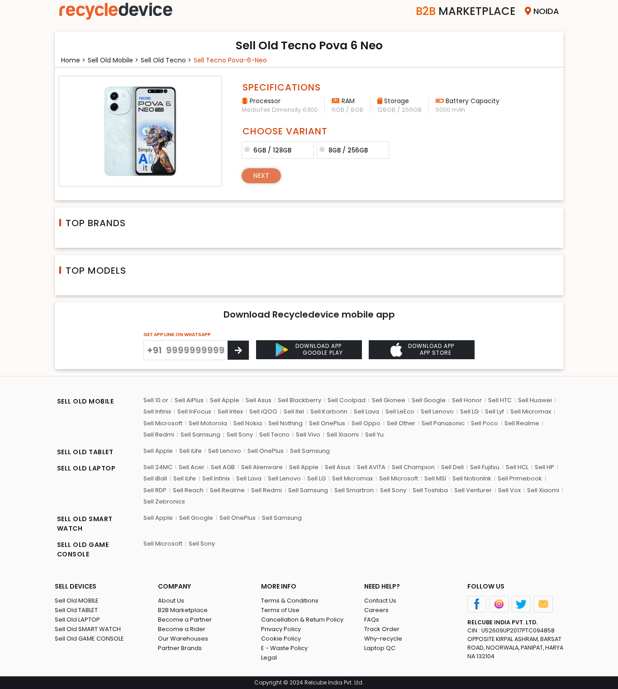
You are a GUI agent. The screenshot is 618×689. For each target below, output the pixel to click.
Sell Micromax (530, 411)
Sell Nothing (285, 423)
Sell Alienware (262, 467)
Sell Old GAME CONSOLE (89, 638)
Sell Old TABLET (76, 610)
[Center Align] (238, 350)
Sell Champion (413, 467)
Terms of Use (280, 610)
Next (261, 175)
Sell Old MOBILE (77, 600)
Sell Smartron (354, 490)
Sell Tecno (274, 434)
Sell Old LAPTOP (77, 619)
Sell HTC (500, 400)
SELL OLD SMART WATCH (85, 523)
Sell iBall (155, 478)
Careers (376, 610)
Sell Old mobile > (113, 60)
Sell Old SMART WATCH (88, 629)
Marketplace (466, 11)
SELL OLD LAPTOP (86, 468)
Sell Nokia (247, 423)
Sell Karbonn (328, 411)
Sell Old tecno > (166, 60)
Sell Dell (452, 467)
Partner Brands (180, 648)
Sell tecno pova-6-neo (230, 60)
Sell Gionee (388, 400)
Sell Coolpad (347, 400)
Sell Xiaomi (343, 434)
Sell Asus (258, 400)
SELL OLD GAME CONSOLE (83, 549)
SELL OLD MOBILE (85, 401)
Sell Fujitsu (484, 467)
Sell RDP (154, 490)
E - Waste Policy (284, 648)
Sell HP (544, 467)
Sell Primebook (520, 478)
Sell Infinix (157, 411)
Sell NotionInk (471, 478)
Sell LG (469, 411)
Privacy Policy (281, 629)
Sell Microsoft (162, 423)
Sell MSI (435, 478)
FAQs (371, 619)
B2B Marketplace (183, 610)
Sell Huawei (535, 400)
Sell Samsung (200, 434)
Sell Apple (224, 400)
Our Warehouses (183, 638)
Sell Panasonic (443, 423)
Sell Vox (509, 490)
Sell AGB (223, 467)
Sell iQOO (263, 411)
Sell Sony (240, 434)
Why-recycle (383, 638)
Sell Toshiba (430, 490)
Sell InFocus (194, 411)
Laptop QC (379, 648)
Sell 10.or (155, 400)
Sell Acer (191, 467)
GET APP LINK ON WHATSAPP (177, 334)
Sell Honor (467, 400)
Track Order (381, 629)
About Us (171, 600)
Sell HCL (517, 467)
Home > (73, 60)
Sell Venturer (473, 490)
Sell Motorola (208, 423)
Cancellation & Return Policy (302, 619)
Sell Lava (366, 411)
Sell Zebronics (164, 501)
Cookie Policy (281, 638)
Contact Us (380, 600)
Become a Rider (181, 629)
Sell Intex (230, 411)
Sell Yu (374, 434)
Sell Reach (188, 490)
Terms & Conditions (290, 600)
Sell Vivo (308, 434)
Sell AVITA (371, 467)
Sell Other (401, 423)
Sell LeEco (399, 411)
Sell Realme (521, 423)
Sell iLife (190, 451)
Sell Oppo (366, 423)
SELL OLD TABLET (85, 451)
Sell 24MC (157, 467)
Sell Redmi (158, 434)
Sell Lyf (494, 411)
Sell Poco (484, 423)
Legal (269, 657)
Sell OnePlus (327, 423)
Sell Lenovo (437, 411)
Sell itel (294, 411)
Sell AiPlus (189, 400)
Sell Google (429, 400)
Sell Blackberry (299, 400)
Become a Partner (185, 619)
